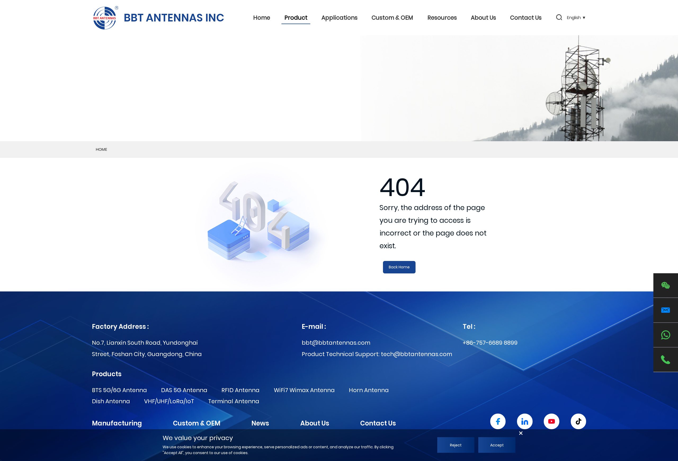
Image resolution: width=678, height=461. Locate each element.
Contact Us (526, 17)
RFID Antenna (240, 390)
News (260, 423)
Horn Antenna (369, 390)
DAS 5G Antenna (184, 390)
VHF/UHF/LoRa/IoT (169, 401)
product (295, 17)
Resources (442, 17)
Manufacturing (117, 423)
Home (261, 17)
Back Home (399, 267)
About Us (483, 17)
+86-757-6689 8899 (490, 343)
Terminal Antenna (233, 401)
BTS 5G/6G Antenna (119, 390)
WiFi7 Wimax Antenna (304, 390)
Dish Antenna (111, 401)
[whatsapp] (665, 335)
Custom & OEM (392, 17)
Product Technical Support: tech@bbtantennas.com (377, 354)
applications (340, 17)
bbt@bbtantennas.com (336, 343)
